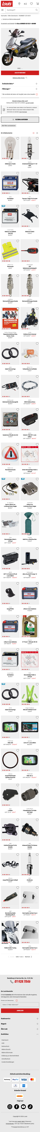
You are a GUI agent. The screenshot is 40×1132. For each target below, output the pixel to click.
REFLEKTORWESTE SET (29, 709)
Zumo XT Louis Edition (30, 742)
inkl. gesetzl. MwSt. (20, 1121)
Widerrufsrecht (6, 1049)
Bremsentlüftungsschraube (10, 301)
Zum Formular (23, 112)
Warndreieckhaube (10, 469)
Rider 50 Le (30, 775)
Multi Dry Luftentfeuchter (30, 539)
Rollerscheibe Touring (10, 948)
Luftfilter (10, 810)
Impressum (5, 1040)
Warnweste (10, 266)
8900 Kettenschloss (29, 402)
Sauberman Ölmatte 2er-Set (10, 435)
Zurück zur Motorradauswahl (11, 19)
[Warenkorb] (37, 3)
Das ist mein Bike (20, 73)
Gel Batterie (10, 198)
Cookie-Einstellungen (8, 1062)
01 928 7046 (22, 982)
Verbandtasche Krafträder (30, 369)
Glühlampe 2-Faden (10, 164)
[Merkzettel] (31, 3)
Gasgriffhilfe (10, 609)
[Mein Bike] (25, 3)
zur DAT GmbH (30, 103)
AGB (3, 1043)
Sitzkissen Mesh (29, 231)
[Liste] (37, 133)
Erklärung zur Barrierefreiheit (10, 1055)
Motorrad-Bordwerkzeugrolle (10, 402)
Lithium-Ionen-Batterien (29, 609)
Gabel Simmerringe (10, 369)
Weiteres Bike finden (19, 78)
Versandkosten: (10, 1123)
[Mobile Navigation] (2, 9)
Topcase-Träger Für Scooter (29, 198)
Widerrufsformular (7, 1052)
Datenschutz (5, 1046)
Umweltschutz (6, 1059)
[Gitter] (33, 133)
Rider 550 (10, 742)
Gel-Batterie (10, 675)
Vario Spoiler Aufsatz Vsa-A (29, 913)
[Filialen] (19, 3)
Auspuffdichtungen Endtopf (10, 880)
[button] (37, 10)
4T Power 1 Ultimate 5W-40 (29, 642)
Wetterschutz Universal (29, 334)
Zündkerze (30, 880)
